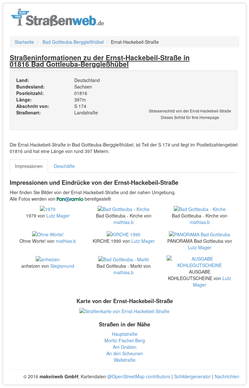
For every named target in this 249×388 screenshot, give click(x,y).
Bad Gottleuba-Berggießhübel (73, 42)
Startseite (24, 42)
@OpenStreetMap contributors (138, 376)
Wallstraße (125, 360)
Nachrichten (227, 376)
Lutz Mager (58, 215)
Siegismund (62, 266)
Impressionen (29, 166)
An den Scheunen (124, 353)
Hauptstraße (124, 334)
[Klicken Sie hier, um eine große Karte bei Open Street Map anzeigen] (124, 310)
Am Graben (124, 347)
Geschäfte (64, 166)
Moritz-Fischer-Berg (124, 340)
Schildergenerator (192, 376)
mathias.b (123, 222)
